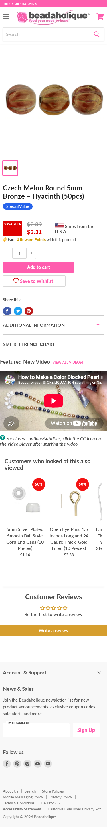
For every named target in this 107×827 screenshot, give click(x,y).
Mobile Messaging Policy (23, 797)
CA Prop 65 (50, 803)
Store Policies (53, 791)
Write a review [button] (54, 630)
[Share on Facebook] (7, 311)
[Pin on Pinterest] (29, 311)
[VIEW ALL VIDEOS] (67, 362)
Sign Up (86, 730)
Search (30, 791)
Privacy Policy (60, 797)
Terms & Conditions (19, 803)
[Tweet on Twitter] (18, 311)
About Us (10, 791)
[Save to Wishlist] (16, 281)
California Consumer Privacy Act (74, 809)
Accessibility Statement (22, 809)
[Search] (96, 34)
